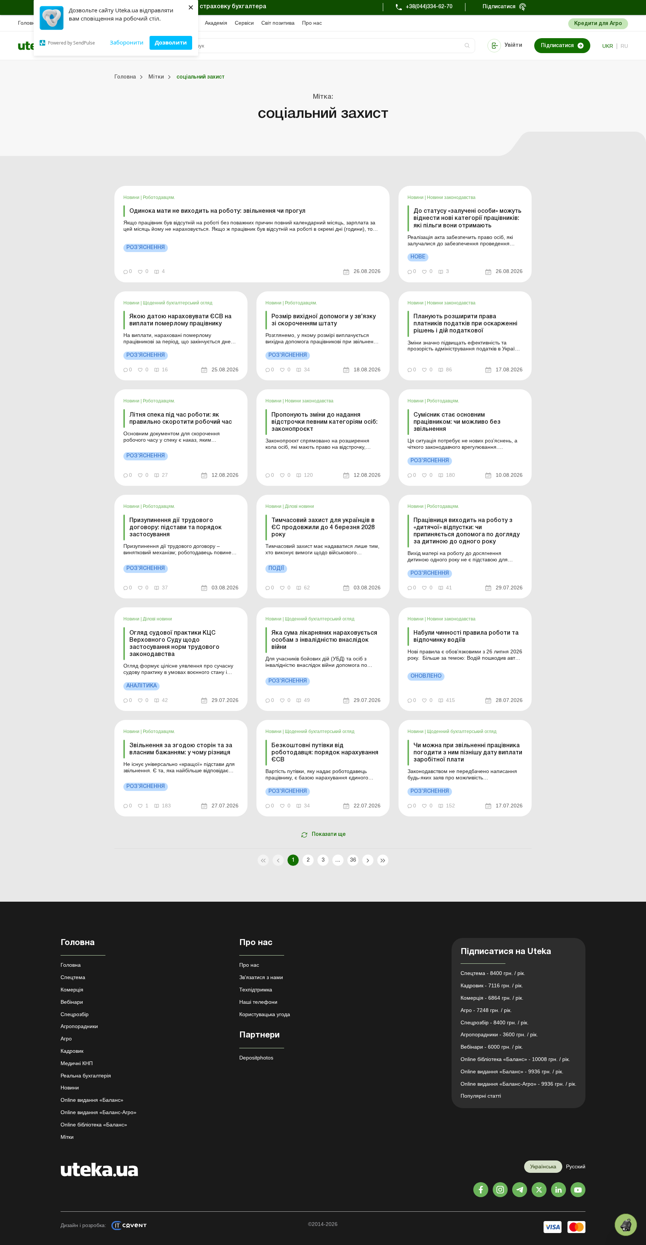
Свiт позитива (278, 23)
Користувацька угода (264, 1014)
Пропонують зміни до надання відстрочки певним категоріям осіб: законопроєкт (324, 422)
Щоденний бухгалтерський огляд (177, 303)
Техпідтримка (255, 990)
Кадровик (72, 1051)
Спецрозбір (75, 1014)
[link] (252, 234)
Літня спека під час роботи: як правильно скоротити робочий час (180, 419)
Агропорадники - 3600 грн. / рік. (499, 1034)
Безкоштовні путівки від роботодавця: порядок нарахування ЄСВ (324, 753)
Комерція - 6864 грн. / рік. (492, 998)
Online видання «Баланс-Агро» (98, 1112)
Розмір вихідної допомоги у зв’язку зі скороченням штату (323, 320)
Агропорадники (79, 1026)
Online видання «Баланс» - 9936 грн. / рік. (512, 1071)
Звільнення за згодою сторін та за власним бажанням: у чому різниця (180, 749)
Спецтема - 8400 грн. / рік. (493, 973)
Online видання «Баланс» (92, 1100)
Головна (28, 23)
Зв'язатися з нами (261, 977)
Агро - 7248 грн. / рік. (486, 1010)
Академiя (216, 23)
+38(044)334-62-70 (429, 6)
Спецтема (73, 977)
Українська (543, 1166)
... (337, 860)
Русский (575, 1166)
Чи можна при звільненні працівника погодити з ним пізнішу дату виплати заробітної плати (467, 753)
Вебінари (72, 1002)
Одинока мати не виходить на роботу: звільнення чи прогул (217, 211)
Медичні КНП (77, 1063)
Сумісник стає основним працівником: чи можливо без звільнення (457, 422)
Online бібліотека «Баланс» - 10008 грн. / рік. (515, 1059)
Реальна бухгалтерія (86, 1076)
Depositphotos (256, 1058)
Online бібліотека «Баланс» (94, 1125)
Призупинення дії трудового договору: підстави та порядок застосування (175, 527)
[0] (626, 1225)
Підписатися (499, 6)
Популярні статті (481, 1096)
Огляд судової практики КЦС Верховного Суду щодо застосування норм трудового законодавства (174, 644)
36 (353, 860)
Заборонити (127, 42)
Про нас (312, 23)
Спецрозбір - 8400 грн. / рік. (495, 1022)
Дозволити (171, 42)
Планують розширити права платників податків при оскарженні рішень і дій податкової (465, 324)
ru (624, 46)
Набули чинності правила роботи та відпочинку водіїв (466, 637)
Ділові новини (299, 506)
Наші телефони (258, 1002)
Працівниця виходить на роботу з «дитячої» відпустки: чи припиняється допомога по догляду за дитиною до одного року (466, 531)
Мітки (67, 1137)
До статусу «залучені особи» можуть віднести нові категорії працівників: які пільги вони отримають (467, 218)
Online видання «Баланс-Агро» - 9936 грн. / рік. (518, 1084)
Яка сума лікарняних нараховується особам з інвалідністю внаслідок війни (324, 640)
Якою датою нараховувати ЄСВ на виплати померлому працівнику (180, 320)
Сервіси (244, 23)
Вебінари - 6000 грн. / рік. (492, 1047)
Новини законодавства (451, 197)
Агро (66, 1039)
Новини (132, 197)
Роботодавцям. (159, 197)
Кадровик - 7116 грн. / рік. (492, 985)
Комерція (72, 990)
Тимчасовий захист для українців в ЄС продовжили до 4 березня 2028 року (323, 527)
